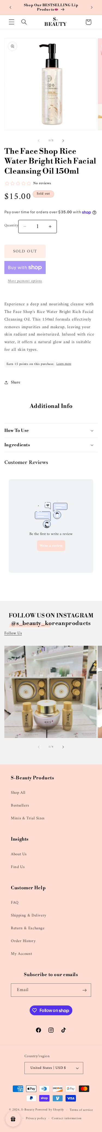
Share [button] (15, 382)
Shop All (18, 792)
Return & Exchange (28, 928)
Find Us (17, 866)
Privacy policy (36, 1118)
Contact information (67, 1118)
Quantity (11, 225)
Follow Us (13, 633)
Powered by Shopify (49, 1110)
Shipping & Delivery (29, 915)
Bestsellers (20, 805)
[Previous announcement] (10, 7)
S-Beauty (27, 1110)
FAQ (15, 902)
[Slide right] (63, 141)
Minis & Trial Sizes (28, 818)
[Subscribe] (84, 990)
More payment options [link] (25, 281)
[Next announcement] (92, 7)
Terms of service (81, 1110)
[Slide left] (39, 141)
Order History (23, 941)
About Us (19, 854)
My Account (21, 953)
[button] (11, 22)
